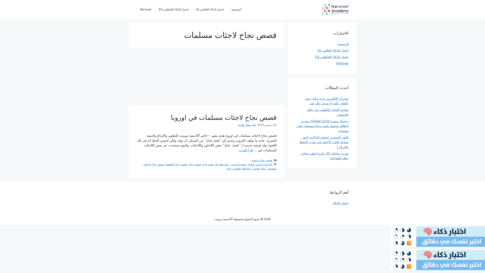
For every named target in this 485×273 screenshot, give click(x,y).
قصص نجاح (195, 164)
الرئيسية (236, 9)
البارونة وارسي (264, 164)
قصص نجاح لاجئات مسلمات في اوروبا (224, 117)
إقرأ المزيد (246, 150)
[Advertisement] (206, 77)
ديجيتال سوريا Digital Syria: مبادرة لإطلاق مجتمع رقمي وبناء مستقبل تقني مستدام (322, 126)
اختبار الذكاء (341, 203)
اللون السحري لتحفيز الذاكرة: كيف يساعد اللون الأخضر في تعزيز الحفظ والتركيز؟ (324, 142)
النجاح (251, 164)
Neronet (145, 9)
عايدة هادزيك (222, 164)
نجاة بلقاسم (259, 168)
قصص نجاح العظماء (176, 164)
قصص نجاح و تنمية (262, 160)
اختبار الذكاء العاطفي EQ (174, 9)
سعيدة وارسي (238, 164)
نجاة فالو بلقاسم (242, 168)
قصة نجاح (208, 164)
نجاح (229, 168)
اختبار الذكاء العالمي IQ (210, 9)
